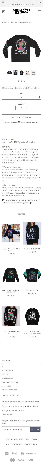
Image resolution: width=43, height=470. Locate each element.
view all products (9, 390)
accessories (7, 386)
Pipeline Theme (31, 444)
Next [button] (36, 49)
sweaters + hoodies (10, 382)
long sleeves (7, 378)
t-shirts (5, 374)
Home (4, 22)
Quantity (21, 104)
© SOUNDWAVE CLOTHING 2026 (17, 439)
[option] (21, 48)
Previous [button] (6, 49)
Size (21, 93)
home (4, 366)
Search (34, 439)
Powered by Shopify (14, 444)
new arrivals (7, 370)
